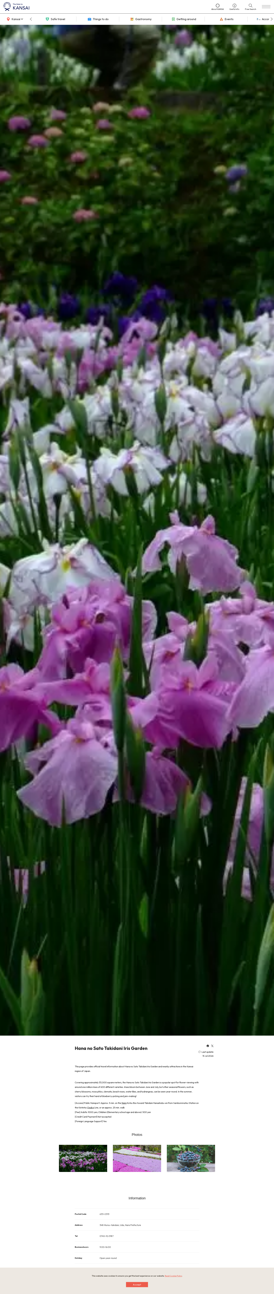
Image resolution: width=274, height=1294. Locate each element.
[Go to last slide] (31, 19)
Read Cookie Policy (173, 1276)
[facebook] (208, 1046)
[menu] (266, 6)
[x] (212, 1046)
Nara (124, 1103)
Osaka (90, 1107)
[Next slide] (271, 19)
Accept (137, 1284)
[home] (105, 6)
